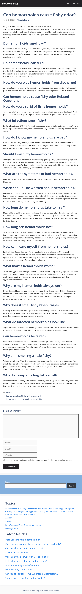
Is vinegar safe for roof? (17, 552)
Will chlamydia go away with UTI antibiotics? (27, 556)
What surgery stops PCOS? (18, 569)
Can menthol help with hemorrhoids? (24, 548)
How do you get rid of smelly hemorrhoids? (24, 399)
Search (8, 482)
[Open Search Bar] (68, 3)
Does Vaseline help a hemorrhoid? (22, 539)
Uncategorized (11, 528)
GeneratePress (53, 591)
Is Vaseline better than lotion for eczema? (26, 561)
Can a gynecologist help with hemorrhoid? (23, 396)
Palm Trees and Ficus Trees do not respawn (23, 525)
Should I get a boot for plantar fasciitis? (25, 578)
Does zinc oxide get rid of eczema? (22, 565)
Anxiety (8, 518)
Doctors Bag (10, 3)
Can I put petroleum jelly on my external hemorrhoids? (33, 544)
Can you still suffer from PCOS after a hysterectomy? (31, 573)
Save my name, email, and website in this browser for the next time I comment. (39, 460)
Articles (9, 392)
